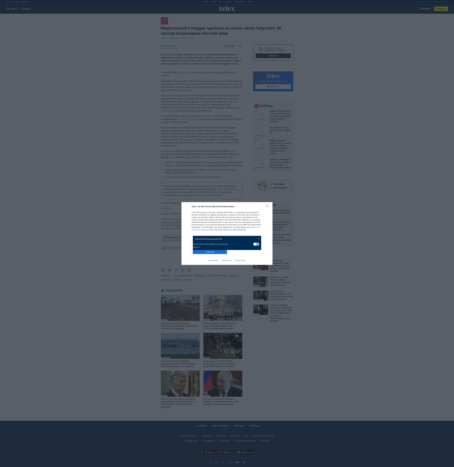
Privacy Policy (240, 260)
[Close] (268, 206)
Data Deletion (214, 260)
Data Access (227, 260)
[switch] (256, 244)
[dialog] (227, 233)
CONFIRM (210, 252)
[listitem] (226, 239)
